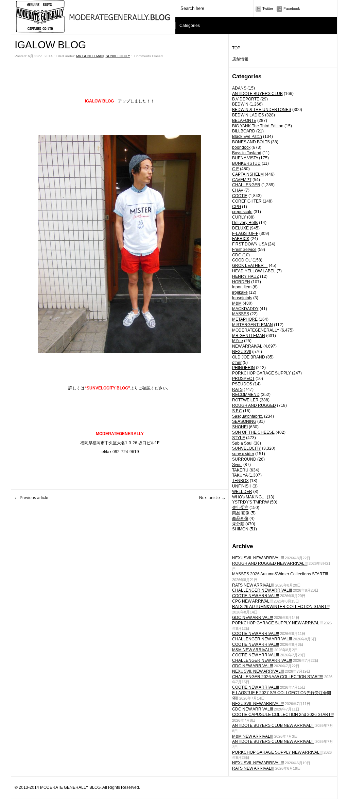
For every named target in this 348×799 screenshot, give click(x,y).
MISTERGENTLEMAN (252, 324)
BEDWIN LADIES (248, 115)
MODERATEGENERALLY (255, 330)
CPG (236, 206)
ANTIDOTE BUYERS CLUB (257, 93)
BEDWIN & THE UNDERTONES (261, 109)
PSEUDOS (242, 384)
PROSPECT (243, 378)
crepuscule (242, 211)
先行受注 (240, 507)
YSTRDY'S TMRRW (250, 502)
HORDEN (241, 281)
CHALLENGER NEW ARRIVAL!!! (262, 590)
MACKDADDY (245, 308)
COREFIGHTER (247, 201)
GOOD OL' (241, 260)
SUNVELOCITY (246, 448)
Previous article (34, 497)
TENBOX (240, 480)
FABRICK (240, 238)
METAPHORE (245, 319)
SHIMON (240, 529)
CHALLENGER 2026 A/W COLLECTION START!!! (277, 676)
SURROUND (244, 459)
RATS (237, 389)
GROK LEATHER (250, 265)
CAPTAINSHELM (248, 174)
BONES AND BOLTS (251, 142)
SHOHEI (240, 427)
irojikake (240, 292)
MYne (237, 340)
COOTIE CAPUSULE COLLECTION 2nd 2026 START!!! (283, 714)
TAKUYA (239, 475)
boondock (241, 147)
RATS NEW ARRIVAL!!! (253, 585)
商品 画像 (240, 513)
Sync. (237, 464)
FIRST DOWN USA (249, 244)
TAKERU (240, 470)
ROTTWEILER (245, 400)
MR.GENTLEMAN (248, 335)
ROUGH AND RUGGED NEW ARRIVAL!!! (270, 563)
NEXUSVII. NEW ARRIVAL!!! (258, 558)
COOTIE (239, 195)
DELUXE (240, 228)
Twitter (267, 8)
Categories (189, 25)
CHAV (237, 190)
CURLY (239, 217)
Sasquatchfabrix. (247, 416)
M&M (237, 303)
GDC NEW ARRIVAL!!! (252, 617)
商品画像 (240, 518)
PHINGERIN (243, 367)
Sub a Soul (242, 443)
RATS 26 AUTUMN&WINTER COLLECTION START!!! (281, 606)
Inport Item (241, 287)
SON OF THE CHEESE (253, 432)
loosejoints (242, 297)
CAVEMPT (241, 179)
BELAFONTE (244, 120)
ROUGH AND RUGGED (254, 405)
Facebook (291, 8)
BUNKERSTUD (246, 163)
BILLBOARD (243, 131)
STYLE (238, 437)
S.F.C (237, 411)
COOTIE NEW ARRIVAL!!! (255, 595)
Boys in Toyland (246, 152)
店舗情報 (240, 59)
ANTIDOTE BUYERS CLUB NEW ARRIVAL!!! (273, 725)
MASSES (240, 313)
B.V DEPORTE (245, 99)
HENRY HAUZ (245, 276)
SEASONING (244, 421)
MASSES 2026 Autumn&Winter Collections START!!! (280, 574)
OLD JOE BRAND (248, 357)
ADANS (239, 88)
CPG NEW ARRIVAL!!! (252, 601)
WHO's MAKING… (249, 497)
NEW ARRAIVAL (247, 346)
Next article (209, 497)
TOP (236, 48)
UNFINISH (241, 486)
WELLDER (242, 491)
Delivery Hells (245, 222)
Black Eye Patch (247, 136)
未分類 (238, 524)
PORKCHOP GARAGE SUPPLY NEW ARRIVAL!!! (277, 623)
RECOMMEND (246, 394)
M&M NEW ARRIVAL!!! (252, 650)
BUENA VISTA (245, 158)
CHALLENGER (246, 184)
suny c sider (243, 453)
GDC (236, 255)
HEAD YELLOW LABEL (254, 271)
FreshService (244, 249)
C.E (235, 168)
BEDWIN (240, 104)
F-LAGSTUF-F (245, 233)
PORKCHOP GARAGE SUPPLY (261, 373)
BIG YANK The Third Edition (257, 126)
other (237, 362)
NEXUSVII (241, 351)
